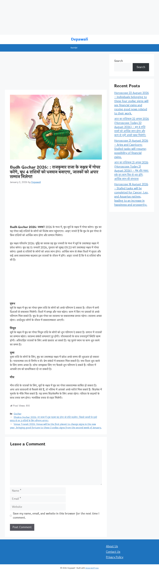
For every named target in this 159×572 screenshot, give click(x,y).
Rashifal (74, 47)
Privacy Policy (114, 557)
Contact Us (113, 552)
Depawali (79, 39)
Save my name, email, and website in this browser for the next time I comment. (56, 516)
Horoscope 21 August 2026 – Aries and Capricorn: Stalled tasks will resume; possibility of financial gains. (131, 149)
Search (118, 61)
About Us (112, 546)
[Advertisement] (74, 17)
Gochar (85, 47)
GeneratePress (92, 568)
